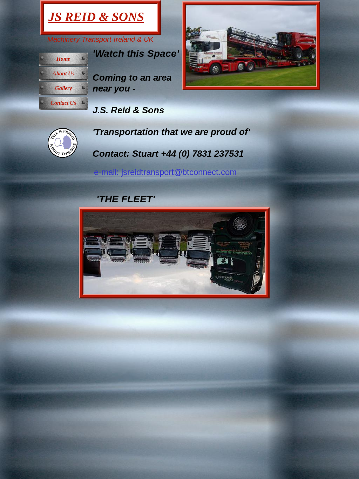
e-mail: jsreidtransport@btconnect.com (165, 172)
